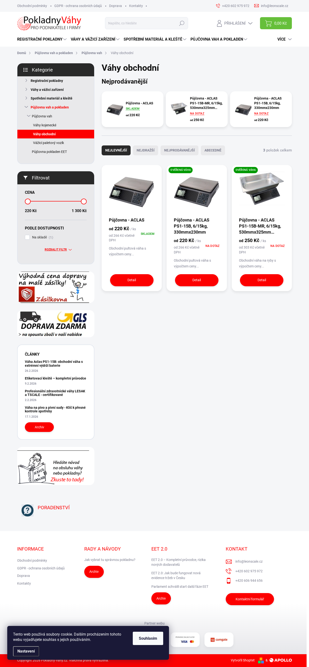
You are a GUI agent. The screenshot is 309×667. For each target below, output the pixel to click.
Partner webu (154, 623)
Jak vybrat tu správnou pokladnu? (109, 560)
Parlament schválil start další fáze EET (179, 586)
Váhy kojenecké (44, 125)
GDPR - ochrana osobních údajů (78, 6)
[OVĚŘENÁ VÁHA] (196, 192)
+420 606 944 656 (249, 580)
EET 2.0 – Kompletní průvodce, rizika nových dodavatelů (178, 562)
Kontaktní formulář (250, 599)
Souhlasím (148, 638)
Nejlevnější (116, 150)
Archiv (39, 427)
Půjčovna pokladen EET (49, 152)
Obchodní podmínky (32, 6)
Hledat (182, 23)
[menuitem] (42, 39)
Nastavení (26, 651)
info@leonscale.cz (249, 561)
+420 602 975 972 (249, 571)
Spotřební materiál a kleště (51, 98)
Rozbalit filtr (56, 249)
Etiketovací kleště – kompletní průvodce (55, 378)
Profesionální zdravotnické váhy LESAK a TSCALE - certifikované (55, 393)
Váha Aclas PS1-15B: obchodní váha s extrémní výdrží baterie (54, 363)
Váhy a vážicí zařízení (47, 90)
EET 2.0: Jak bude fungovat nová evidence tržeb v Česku (176, 575)
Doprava (115, 6)
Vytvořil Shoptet (243, 660)
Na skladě (42, 237)
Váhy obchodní (44, 134)
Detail (131, 280)
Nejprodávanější (179, 150)
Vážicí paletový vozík (48, 143)
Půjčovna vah (42, 116)
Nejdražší (145, 150)
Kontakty (136, 6)
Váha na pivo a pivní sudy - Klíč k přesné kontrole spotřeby (55, 409)
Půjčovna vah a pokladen (50, 107)
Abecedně (212, 150)
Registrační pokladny (47, 81)
